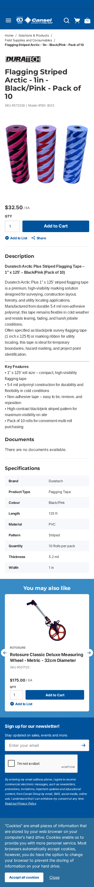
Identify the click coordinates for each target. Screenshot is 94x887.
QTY (8, 216)
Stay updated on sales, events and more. (36, 735)
